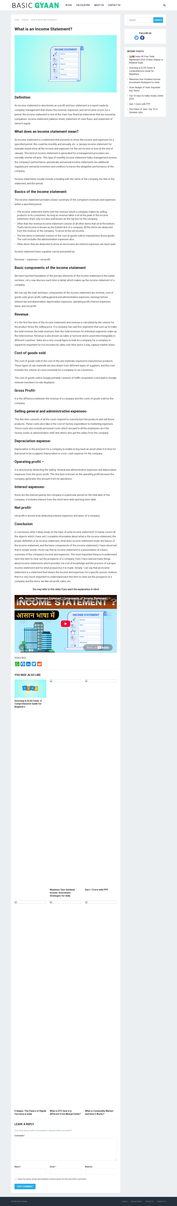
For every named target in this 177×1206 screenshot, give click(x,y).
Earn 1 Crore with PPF (96, 889)
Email (53, 1167)
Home (17, 20)
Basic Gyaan (22, 1201)
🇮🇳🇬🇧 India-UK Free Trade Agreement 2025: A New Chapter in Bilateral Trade (146, 59)
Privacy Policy (136, 1201)
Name (18, 1167)
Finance (25, 20)
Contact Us (161, 1201)
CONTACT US (114, 5)
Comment (20, 1136)
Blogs (69, 5)
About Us (99, 5)
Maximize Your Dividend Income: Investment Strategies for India (62, 892)
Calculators (83, 5)
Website (88, 1167)
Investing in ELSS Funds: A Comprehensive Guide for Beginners (28, 704)
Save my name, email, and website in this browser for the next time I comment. (52, 1179)
